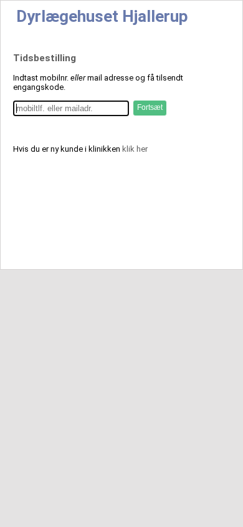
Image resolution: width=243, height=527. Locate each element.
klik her (135, 149)
